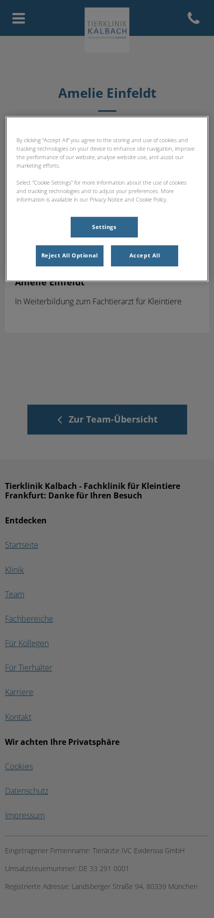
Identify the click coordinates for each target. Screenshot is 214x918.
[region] (107, 199)
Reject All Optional (69, 255)
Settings (104, 226)
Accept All (144, 255)
